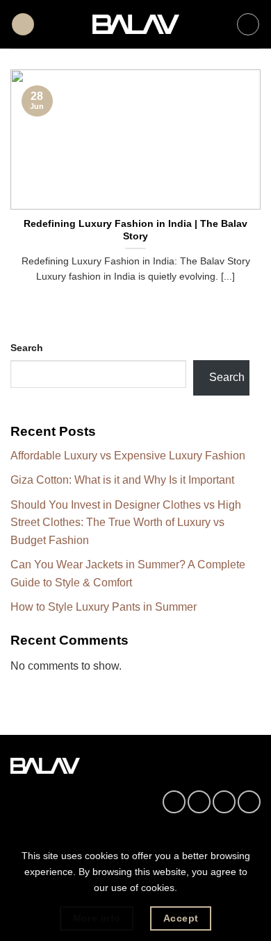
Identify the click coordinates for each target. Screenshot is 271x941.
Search (26, 347)
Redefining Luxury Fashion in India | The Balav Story (135, 230)
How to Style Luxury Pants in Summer (103, 607)
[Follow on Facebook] (174, 801)
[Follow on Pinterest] (224, 801)
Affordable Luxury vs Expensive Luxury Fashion (127, 455)
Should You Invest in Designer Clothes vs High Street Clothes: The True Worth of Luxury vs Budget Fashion (125, 522)
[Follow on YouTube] (249, 801)
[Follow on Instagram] (199, 801)
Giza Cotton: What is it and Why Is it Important (122, 480)
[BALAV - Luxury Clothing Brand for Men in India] (135, 25)
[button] (23, 24)
